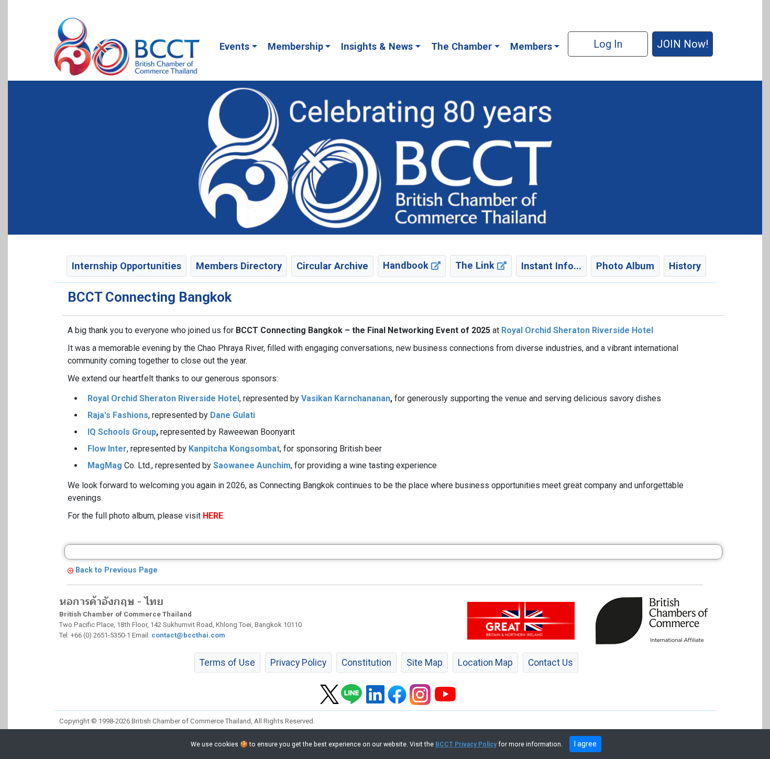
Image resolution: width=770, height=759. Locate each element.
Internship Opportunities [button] (126, 265)
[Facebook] (397, 693)
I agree (585, 744)
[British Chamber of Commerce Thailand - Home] (127, 46)
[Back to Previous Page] (70, 570)
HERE (213, 516)
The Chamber (461, 46)
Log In (607, 44)
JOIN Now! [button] (682, 44)
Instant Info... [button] (551, 265)
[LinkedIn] (375, 693)
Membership (295, 46)
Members (531, 46)
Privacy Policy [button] (298, 662)
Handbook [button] (407, 265)
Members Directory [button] (239, 265)
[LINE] (351, 693)
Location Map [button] (485, 662)
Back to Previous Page (116, 570)
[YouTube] (445, 693)
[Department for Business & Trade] (521, 620)
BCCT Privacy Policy (466, 744)
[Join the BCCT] (385, 157)
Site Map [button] (424, 662)
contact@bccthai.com (188, 635)
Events (234, 46)
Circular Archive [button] (332, 265)
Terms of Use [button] (227, 662)
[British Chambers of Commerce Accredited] (654, 620)
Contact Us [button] (550, 662)
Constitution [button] (366, 662)
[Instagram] (420, 693)
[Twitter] (329, 693)
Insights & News (377, 46)
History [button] (685, 265)
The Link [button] (476, 265)
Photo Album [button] (625, 265)
